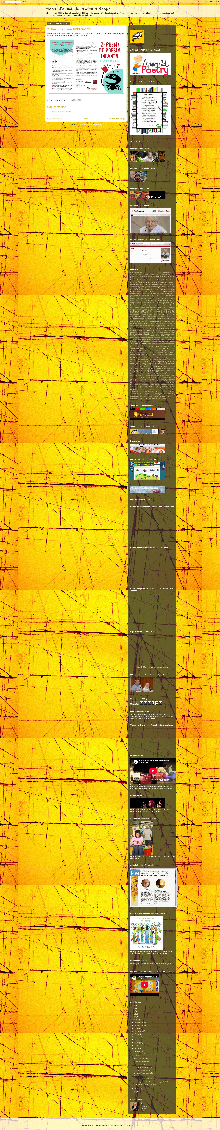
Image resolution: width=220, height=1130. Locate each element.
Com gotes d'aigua (142, 304)
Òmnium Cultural (139, 370)
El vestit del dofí (137, 320)
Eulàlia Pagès (161, 327)
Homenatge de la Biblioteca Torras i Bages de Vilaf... (151, 1082)
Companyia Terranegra (136, 305)
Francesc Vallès (163, 330)
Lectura (166, 356)
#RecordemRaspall (136, 272)
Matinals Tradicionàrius (154, 363)
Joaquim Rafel (158, 345)
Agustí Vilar (156, 276)
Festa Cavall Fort (139, 328)
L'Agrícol (165, 350)
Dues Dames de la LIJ (143, 312)
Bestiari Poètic (157, 289)
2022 (134, 1005)
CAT (145, 298)
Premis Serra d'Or (154, 375)
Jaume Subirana (159, 339)
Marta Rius (155, 361)
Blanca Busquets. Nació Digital (155, 293)
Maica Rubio (133, 361)
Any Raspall (163, 282)
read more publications (159, 667)
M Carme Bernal (151, 359)
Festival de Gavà (148, 328)
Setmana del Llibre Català (155, 388)
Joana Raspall (141, 343)
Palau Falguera (160, 370)
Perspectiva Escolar (169, 372)
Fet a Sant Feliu (159, 328)
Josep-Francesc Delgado (148, 350)
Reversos (133, 382)
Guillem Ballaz (167, 332)
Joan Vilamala (152, 341)
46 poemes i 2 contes (148, 272)
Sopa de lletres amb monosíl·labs (166, 389)
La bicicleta (164, 352)
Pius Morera (157, 373)
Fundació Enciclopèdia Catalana (139, 332)
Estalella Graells (152, 327)
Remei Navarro (170, 381)
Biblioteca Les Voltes (142, 291)
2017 (134, 1008)
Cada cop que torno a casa (138, 295)
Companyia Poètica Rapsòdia (165, 304)
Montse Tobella (140, 366)
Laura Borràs (159, 356)
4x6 (117, 1125)
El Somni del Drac (165, 318)
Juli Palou (159, 350)
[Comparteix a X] (76, 100)
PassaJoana (168, 370)
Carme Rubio (139, 298)
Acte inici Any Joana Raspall (143, 276)
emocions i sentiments (160, 320)
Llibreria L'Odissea (144, 358)
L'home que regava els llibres (153, 352)
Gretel (161, 332)
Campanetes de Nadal (162, 295)
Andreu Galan (139, 279)
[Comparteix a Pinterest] (80, 100)
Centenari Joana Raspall (136, 300)
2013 (134, 1020)
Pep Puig (137, 372)
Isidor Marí (137, 337)
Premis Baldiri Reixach (143, 375)
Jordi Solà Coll (170, 346)
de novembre (139, 1025)
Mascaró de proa (163, 361)
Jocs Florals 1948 (167, 345)
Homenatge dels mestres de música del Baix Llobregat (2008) (150, 964)
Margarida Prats (147, 361)
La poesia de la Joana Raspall (139, 356)
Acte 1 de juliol (161, 274)
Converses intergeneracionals (148, 307)
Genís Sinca (151, 332)
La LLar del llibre (150, 354)
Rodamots (156, 382)
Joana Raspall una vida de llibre (157, 343)
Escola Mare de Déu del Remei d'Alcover (163, 325)
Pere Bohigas (144, 372)
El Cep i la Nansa (139, 316)
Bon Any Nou (168, 293)
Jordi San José (161, 346)
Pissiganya (151, 373)
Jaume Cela (133, 339)
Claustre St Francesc (143, 302)
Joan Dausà (168, 339)
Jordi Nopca (145, 346)
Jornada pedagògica (137, 348)
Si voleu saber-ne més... (142, 1064)
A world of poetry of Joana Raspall (146, 274)
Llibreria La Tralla (155, 358)
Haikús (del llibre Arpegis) (142, 1058)
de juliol (137, 1037)
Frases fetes (171, 330)
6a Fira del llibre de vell (162, 272)
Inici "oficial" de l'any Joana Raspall (146, 1085)
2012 (134, 1092)
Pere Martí (160, 372)
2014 (134, 1017)
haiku (173, 332)
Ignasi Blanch (146, 335)
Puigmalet (149, 379)
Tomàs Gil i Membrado (136, 393)
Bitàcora (144, 293)
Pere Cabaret (152, 372)
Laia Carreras (152, 356)
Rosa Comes (162, 382)
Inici (86, 119)
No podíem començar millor (143, 1067)
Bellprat (149, 289)
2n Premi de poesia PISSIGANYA (145, 1079)
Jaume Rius (151, 339)
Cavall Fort (156, 298)
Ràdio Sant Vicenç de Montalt (142, 381)
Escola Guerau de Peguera (142, 325)
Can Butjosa (139, 297)
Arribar (132, 286)
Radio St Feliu (156, 381)
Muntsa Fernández (161, 366)
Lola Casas (143, 359)
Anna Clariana (160, 279)
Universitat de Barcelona (154, 395)
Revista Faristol (141, 382)
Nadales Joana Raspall (139, 368)
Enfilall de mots (170, 320)
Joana (158, 341)
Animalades (151, 279)
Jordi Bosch (138, 346)
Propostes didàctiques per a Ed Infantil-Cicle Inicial (152, 377)
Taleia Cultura (155, 391)
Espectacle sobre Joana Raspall (138, 327)
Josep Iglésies (158, 348)
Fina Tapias (167, 328)
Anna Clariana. (170, 279)
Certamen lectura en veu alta (153, 300)
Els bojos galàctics (148, 320)
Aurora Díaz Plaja (155, 288)
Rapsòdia (163, 381)
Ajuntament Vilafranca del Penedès (146, 278)
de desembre (139, 1022)
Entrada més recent (55, 119)
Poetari (135, 375)
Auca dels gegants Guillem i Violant (161, 286)
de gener (138, 1088)
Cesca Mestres (166, 300)
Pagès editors (150, 370)
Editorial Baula (165, 312)
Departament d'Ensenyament (143, 309)
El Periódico (148, 318)
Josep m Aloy (169, 349)
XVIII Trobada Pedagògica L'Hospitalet (156, 398)
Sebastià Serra (170, 386)
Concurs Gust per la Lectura (162, 305)
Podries (163, 373)
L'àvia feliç (172, 350)
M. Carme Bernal (170, 359)
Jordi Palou (152, 346)
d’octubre (138, 1028)
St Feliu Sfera (147, 391)
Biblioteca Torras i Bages (158, 291)
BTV (173, 293)
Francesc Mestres (141, 330)
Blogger (136, 1125)
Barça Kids (165, 288)
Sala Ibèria (157, 384)
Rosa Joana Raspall (148, 384)
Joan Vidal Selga (142, 341)
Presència (161, 375)
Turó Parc (154, 393)
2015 (134, 1014)
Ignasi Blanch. (154, 335)
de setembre (139, 1031)
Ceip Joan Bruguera (168, 298)
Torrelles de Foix (147, 393)
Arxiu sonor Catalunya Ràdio (142, 286)
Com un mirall (151, 304)
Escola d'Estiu (139, 323)
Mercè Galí (166, 363)
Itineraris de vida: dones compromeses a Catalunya (154, 337)
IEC (140, 335)
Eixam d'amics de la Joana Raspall (79, 8)
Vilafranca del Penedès (155, 397)
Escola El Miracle (160, 323)
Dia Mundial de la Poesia (159, 309)
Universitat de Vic (168, 395)
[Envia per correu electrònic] (72, 100)
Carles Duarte (156, 297)
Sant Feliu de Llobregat (140, 386)
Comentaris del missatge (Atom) (91, 125)
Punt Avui (154, 379)
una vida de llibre (140, 395)
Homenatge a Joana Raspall (139, 334)
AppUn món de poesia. (163, 284)
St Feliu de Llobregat (136, 391)
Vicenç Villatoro (144, 397)
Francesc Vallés (151, 330)
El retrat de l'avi (155, 318)
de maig (137, 1043)
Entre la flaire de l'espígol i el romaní (141, 321)
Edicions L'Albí (156, 312)
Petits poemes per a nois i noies (139, 373)
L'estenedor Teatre (140, 352)
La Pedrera (172, 354)
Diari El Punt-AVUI (145, 311)
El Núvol (142, 318)
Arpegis (172, 284)
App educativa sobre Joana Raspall (145, 284)
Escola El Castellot (149, 323)
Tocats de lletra (170, 391)
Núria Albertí (167, 368)
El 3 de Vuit (159, 314)
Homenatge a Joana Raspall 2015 (158, 334)
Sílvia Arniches (152, 389)
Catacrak (149, 298)
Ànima (146, 279)
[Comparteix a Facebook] (78, 100)
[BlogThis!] (74, 100)
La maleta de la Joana (162, 354)
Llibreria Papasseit (166, 358)
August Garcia (144, 288)
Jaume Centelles (141, 339)
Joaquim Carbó (149, 345)
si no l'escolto (144, 389)
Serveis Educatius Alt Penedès (138, 388)
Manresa (139, 361)
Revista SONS (149, 382)
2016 (134, 1011)
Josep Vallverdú (135, 350)
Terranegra (162, 391)
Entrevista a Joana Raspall (161, 321)
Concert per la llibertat (148, 305)
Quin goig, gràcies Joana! (142, 1070)
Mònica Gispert (150, 365)
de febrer (138, 1051)
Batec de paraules (141, 289)
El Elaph (148, 316)
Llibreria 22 (134, 358)
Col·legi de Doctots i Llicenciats (159, 302)
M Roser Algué (161, 359)
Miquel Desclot (140, 365)
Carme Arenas (165, 297)
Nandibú (148, 368)
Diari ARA (136, 311)
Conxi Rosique (160, 307)
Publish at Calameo (143, 667)
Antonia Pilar (133, 282)
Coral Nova (169, 307)
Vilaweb (164, 397)
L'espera (132, 352)
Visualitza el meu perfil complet (145, 1108)
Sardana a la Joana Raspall (157, 386)
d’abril (137, 1045)
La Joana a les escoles (141, 1061)
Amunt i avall (167, 278)
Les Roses (172, 356)
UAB (158, 393)
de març (137, 1048)
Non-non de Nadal (157, 368)
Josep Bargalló (149, 348)
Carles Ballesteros (148, 297)
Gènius (157, 332)
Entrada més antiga (117, 119)
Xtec (144, 398)
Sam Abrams (164, 384)
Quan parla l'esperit (163, 379)
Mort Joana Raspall (149, 366)
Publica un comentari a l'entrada (60, 111)
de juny (137, 1040)
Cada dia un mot (151, 295)
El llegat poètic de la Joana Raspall (160, 316)
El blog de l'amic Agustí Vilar (143, 1073)
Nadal (169, 366)
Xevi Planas (139, 398)
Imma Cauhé (164, 336)
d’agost (137, 1034)
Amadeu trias (159, 278)
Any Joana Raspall (148, 282)
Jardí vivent (171, 337)
